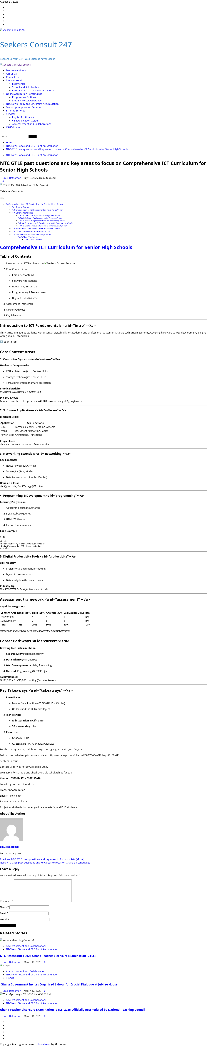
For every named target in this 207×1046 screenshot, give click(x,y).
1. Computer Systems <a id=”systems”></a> (41, 215)
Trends (10, 978)
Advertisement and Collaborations (31, 124)
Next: (45, 862)
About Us (11, 73)
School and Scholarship (25, 87)
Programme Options (24, 97)
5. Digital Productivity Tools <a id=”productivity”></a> (45, 226)
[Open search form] (1, 133)
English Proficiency (23, 117)
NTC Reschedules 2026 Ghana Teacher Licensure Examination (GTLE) (47, 956)
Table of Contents (23, 207)
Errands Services (15, 110)
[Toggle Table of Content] (2, 198)
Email (4, 913)
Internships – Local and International (33, 90)
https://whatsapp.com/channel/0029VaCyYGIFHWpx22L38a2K (83, 755)
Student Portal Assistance (27, 100)
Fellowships (18, 83)
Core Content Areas (24, 212)
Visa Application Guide (25, 120)
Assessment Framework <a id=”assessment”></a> (38, 228)
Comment (6, 901)
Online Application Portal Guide (24, 94)
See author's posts (10, 853)
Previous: (42, 859)
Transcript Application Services (23, 107)
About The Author (30, 237)
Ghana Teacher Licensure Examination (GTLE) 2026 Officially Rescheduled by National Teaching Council (72, 1009)
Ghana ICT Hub (20, 738)
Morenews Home (16, 70)
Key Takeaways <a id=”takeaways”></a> (33, 234)
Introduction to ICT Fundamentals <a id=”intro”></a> (39, 210)
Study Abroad (14, 80)
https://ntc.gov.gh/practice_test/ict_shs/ (60, 749)
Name (4, 907)
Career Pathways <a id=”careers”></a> (33, 231)
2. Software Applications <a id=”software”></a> (42, 218)
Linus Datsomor (11, 178)
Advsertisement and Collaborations (26, 946)
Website (4, 919)
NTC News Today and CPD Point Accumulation (32, 104)
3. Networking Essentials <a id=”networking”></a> (44, 220)
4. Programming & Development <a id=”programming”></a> (48, 223)
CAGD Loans (13, 127)
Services (10, 114)
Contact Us (12, 77)
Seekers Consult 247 (36, 44)
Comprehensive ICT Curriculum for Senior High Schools (36, 204)
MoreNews (44, 1044)
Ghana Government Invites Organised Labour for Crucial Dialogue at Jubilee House (59, 984)
